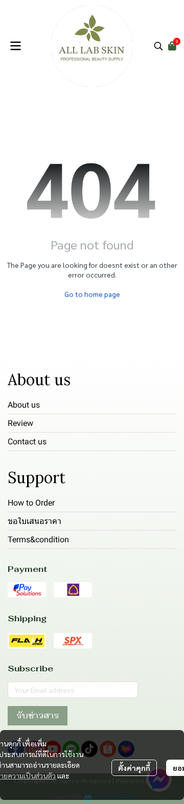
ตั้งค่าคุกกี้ (134, 767)
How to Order (31, 503)
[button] (158, 46)
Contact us (27, 441)
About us (24, 405)
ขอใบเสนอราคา (34, 521)
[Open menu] (15, 46)
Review (20, 423)
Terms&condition (38, 539)
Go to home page (92, 293)
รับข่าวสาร (37, 715)
